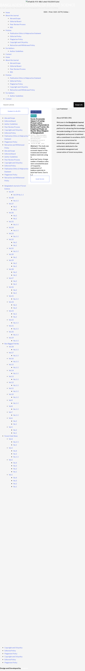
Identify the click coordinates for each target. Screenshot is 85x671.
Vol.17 (11, 353)
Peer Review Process (18, 24)
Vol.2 (11, 460)
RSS (11, 27)
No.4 (15, 451)
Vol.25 (11, 296)
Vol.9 (11, 400)
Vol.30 (11, 254)
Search (79, 105)
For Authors (10, 48)
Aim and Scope (15, 18)
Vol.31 (11, 248)
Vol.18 (11, 347)
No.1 (15, 210)
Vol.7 (11, 412)
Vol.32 (11, 239)
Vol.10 (11, 394)
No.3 (15, 454)
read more (40, 179)
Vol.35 (11, 221)
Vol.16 (11, 358)
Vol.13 (11, 376)
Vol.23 (11, 311)
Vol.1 (11, 475)
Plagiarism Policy (16, 39)
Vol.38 (11, 198)
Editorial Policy (15, 36)
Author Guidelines (16, 51)
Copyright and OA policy (19, 42)
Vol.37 (11, 204)
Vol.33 (11, 233)
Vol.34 (11, 227)
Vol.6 (11, 418)
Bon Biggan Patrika (11, 344)
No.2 (15, 207)
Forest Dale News (11, 436)
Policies (8, 30)
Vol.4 (11, 439)
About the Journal (12, 15)
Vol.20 (11, 332)
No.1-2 (15, 201)
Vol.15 (11, 364)
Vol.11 (11, 388)
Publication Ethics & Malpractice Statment (25, 33)
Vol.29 (11, 260)
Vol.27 (11, 278)
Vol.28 (11, 269)
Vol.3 (11, 448)
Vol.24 (11, 302)
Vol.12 (11, 382)
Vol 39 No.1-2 (18, 195)
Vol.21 (11, 326)
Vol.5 (11, 427)
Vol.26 (11, 287)
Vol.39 (11, 192)
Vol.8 (11, 406)
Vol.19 (11, 338)
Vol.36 (11, 213)
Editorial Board (15, 21)
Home (8, 12)
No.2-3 (15, 442)
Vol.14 (11, 370)
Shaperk (24, 668)
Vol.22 (11, 320)
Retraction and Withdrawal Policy (22, 45)
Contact (9, 54)
